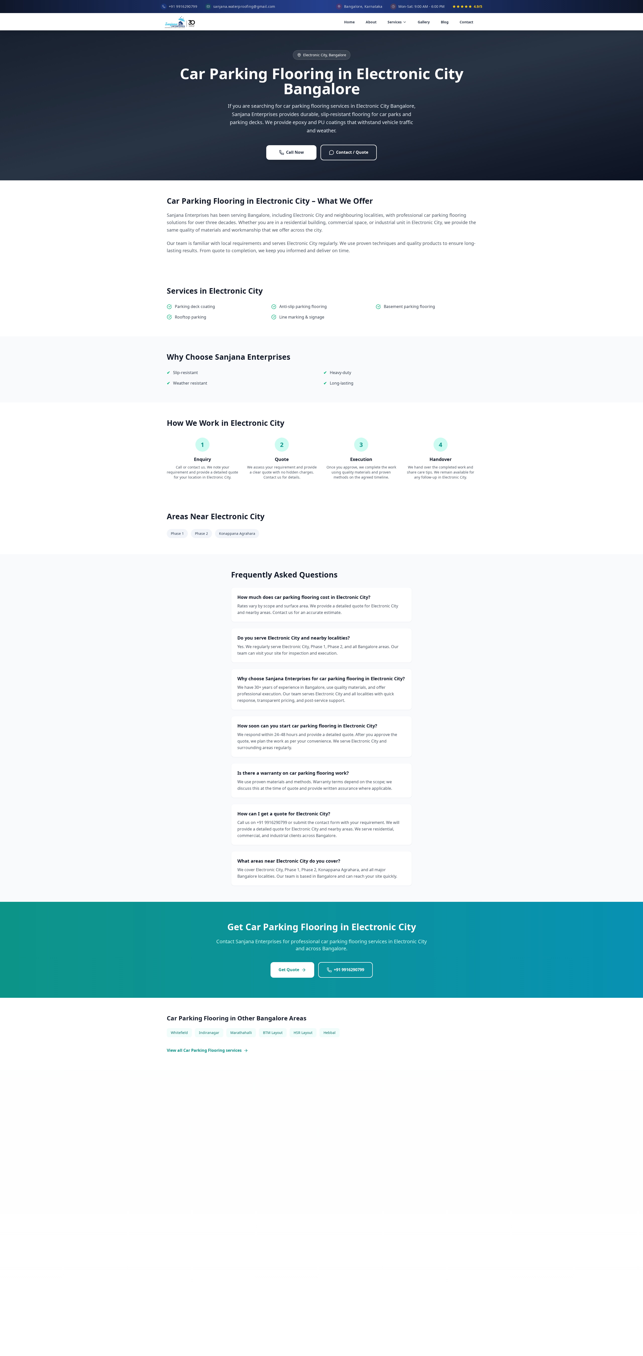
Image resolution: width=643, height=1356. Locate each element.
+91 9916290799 (349, 969)
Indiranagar (209, 1032)
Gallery (424, 22)
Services (395, 22)
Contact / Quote (352, 152)
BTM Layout (273, 1032)
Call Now (295, 152)
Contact (466, 22)
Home (349, 22)
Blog (445, 22)
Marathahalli (241, 1032)
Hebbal (330, 1032)
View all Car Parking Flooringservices (204, 1050)
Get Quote (289, 969)
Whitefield (179, 1032)
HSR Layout (303, 1032)
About (371, 22)
